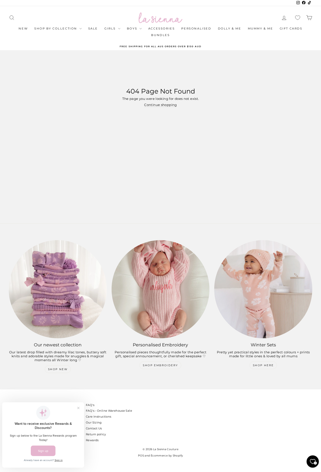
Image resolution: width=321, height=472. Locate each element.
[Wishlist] (298, 18)
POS (141, 455)
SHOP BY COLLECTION (56, 28)
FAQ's (90, 405)
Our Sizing (94, 422)
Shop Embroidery (160, 365)
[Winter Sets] (263, 289)
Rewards (92, 440)
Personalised (196, 28)
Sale (93, 28)
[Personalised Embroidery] (161, 289)
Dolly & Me (229, 28)
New (23, 28)
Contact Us (94, 428)
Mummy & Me (260, 28)
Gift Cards (291, 28)
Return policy (96, 434)
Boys (132, 28)
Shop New (57, 369)
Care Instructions (98, 416)
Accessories (161, 28)
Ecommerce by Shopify (167, 455)
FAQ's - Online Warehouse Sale (109, 410)
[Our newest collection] (58, 289)
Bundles (160, 35)
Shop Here (263, 365)
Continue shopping (160, 105)
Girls (110, 28)
